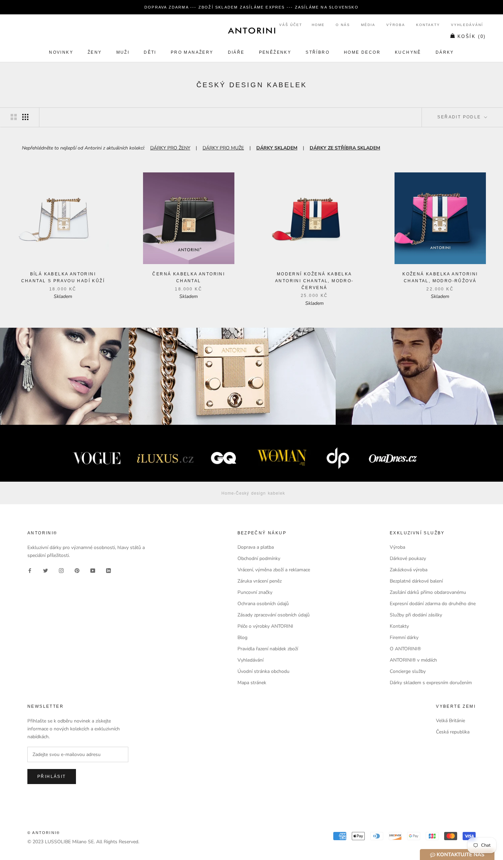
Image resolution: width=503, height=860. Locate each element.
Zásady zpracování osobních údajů (273, 615)
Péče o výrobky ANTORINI (265, 626)
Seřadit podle (460, 117)
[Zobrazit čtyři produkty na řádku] (25, 117)
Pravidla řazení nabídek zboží (267, 649)
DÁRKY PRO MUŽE (223, 148)
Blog (242, 637)
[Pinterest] (77, 570)
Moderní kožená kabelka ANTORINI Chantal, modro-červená (314, 281)
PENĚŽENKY (275, 52)
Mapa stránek (251, 682)
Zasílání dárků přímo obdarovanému (428, 592)
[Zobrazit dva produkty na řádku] (14, 117)
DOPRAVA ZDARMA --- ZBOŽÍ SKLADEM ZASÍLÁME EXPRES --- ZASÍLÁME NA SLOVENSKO (251, 7)
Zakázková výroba (408, 569)
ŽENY (95, 52)
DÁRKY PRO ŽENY (170, 148)
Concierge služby (408, 671)
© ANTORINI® (43, 833)
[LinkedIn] (108, 570)
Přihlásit (51, 776)
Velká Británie (450, 720)
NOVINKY (61, 52)
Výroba (395, 25)
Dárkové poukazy (408, 558)
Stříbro (318, 52)
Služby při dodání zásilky (416, 615)
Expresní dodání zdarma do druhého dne (433, 603)
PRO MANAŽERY (192, 52)
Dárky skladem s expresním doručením (431, 682)
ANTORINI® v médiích (413, 660)
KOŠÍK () (471, 36)
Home (318, 25)
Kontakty (428, 25)
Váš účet (290, 25)
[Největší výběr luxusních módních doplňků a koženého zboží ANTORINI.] (251, 30)
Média (368, 25)
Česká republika (452, 732)
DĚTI (150, 52)
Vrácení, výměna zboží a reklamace (273, 569)
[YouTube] (92, 570)
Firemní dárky (404, 637)
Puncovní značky (254, 592)
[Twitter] (45, 570)
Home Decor (362, 52)
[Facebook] (29, 570)
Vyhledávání (467, 25)
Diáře (236, 52)
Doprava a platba (255, 547)
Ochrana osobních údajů (263, 603)
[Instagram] (61, 570)
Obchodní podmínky (258, 558)
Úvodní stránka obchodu (263, 671)
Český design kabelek (260, 493)
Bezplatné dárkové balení (416, 581)
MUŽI (123, 52)
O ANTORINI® (405, 649)
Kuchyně (408, 52)
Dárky (445, 52)
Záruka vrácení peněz (259, 581)
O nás (343, 25)
